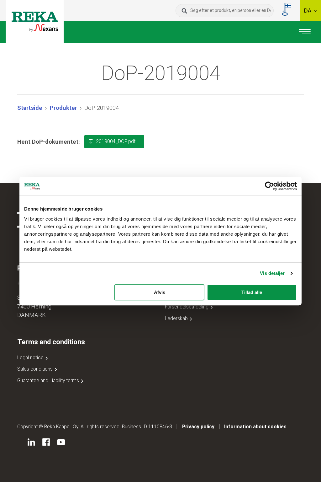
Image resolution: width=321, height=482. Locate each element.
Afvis (159, 292)
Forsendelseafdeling (187, 307)
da (308, 10)
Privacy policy (198, 427)
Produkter (63, 107)
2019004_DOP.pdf (115, 141)
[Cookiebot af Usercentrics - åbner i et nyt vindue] (269, 186)
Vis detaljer (272, 273)
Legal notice (31, 358)
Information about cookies (255, 427)
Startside (29, 107)
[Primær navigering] (304, 32)
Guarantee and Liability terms (48, 380)
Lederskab (177, 318)
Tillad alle (251, 292)
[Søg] (184, 10)
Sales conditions (35, 369)
